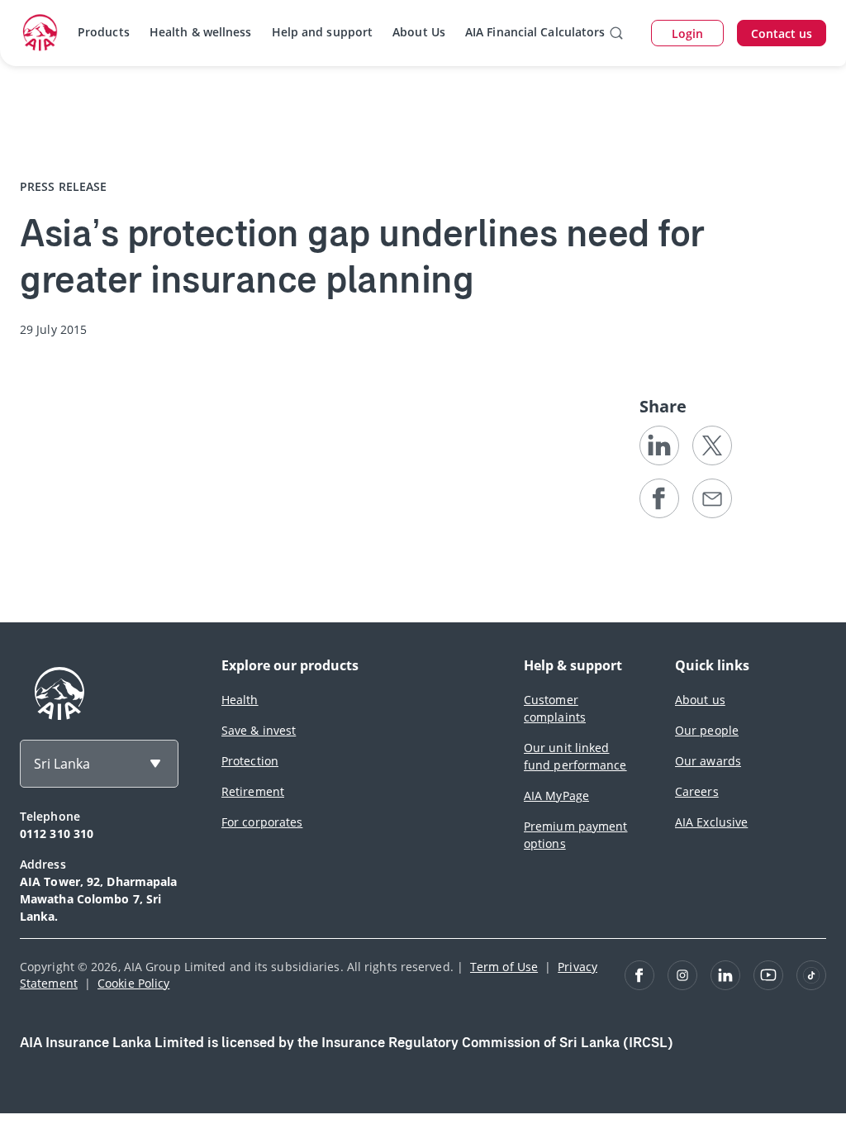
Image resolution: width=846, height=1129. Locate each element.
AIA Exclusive (711, 822)
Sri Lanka (62, 764)
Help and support (322, 32)
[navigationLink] (40, 33)
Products (104, 32)
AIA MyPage (556, 795)
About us (700, 699)
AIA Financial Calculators (535, 32)
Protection (249, 761)
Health (240, 699)
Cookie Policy (133, 983)
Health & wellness (201, 32)
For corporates (261, 822)
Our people (707, 730)
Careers (697, 791)
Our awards (708, 761)
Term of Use (504, 966)
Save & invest (258, 730)
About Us (418, 32)
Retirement (252, 791)
